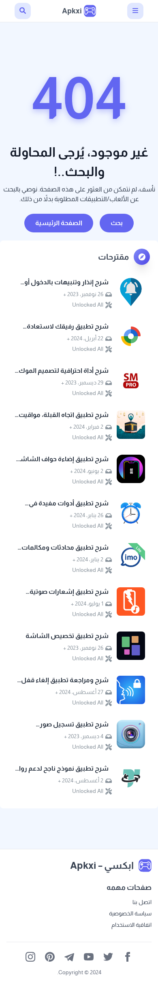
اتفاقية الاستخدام (131, 925)
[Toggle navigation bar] (135, 11)
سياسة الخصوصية (130, 913)
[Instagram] (30, 957)
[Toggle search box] (23, 11)
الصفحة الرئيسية (58, 222)
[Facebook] (127, 957)
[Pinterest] (50, 957)
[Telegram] (69, 957)
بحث (117, 222)
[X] (108, 957)
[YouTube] (89, 957)
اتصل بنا (142, 902)
